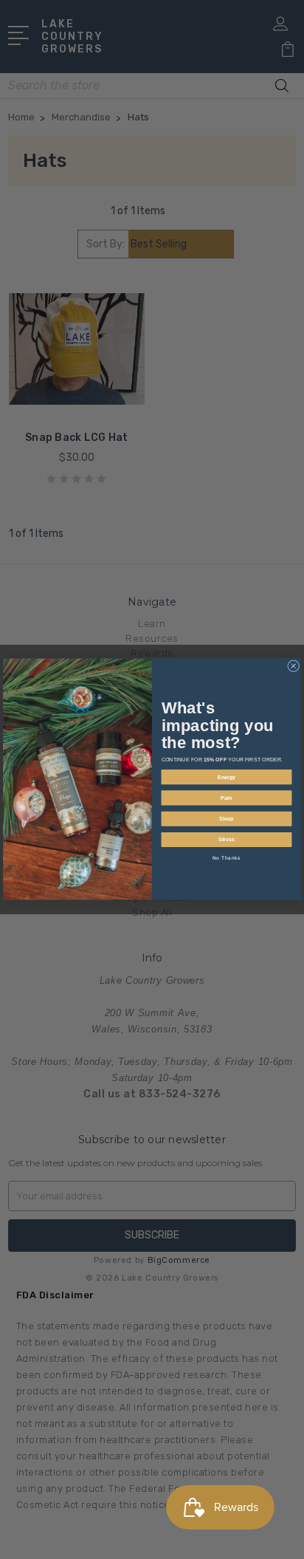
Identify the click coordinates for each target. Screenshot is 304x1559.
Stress (226, 840)
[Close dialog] (294, 666)
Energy (227, 777)
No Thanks (227, 858)
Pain (226, 798)
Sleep (226, 819)
